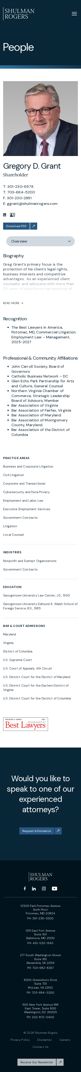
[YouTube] (54, 888)
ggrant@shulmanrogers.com (32, 203)
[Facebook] (25, 888)
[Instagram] (44, 888)
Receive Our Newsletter (37, 1062)
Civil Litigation (13, 475)
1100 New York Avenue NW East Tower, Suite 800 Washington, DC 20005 (40, 1008)
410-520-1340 (43, 943)
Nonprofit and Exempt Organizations (29, 561)
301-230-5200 (43, 918)
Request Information (36, 831)
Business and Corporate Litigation (28, 466)
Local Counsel (13, 535)
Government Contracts (20, 518)
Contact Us (40, 1047)
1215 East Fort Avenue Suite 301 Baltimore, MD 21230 (40, 934)
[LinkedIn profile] (4, 214)
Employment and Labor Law (23, 501)
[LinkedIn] (34, 888)
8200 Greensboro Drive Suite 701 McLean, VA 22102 (40, 983)
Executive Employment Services (26, 509)
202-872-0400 (43, 1017)
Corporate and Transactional (24, 484)
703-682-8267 (43, 968)
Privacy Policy (20, 1040)
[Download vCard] (12, 214)
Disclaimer (44, 1040)
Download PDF (16, 226)
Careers (65, 1040)
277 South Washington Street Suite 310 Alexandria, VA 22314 (40, 958)
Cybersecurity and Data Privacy (26, 492)
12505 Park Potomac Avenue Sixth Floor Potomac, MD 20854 (40, 909)
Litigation (10, 526)
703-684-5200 (43, 992)
